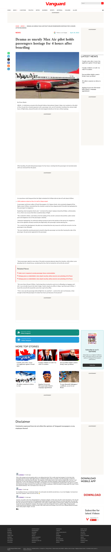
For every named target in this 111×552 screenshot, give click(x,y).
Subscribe (92, 365)
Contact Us (42, 548)
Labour (58, 530)
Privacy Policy (49, 548)
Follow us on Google (62, 32)
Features (34, 532)
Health (33, 535)
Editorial (59, 10)
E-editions (23, 10)
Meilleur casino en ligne (69, 548)
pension (34, 542)
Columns (67, 10)
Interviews (59, 529)
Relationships (59, 539)
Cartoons (82, 534)
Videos (82, 537)
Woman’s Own (84, 540)
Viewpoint (83, 539)
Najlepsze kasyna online (80, 548)
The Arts (82, 532)
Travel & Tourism (84, 535)
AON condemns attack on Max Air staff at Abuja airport (32, 201)
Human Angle (35, 539)
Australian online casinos (91, 548)
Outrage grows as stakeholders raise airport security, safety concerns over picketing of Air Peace (45, 276)
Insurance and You (36, 540)
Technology (83, 530)
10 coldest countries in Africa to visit (91, 81)
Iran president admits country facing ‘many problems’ (91, 75)
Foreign (34, 534)
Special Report (60, 540)
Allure (9, 529)
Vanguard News (55, 4)
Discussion (10, 539)
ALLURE (75, 10)
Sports (52, 10)
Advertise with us (35, 548)
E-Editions (9, 542)
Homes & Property (36, 537)
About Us (29, 548)
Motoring (58, 535)
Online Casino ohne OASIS (58, 548)
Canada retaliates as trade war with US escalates (91, 68)
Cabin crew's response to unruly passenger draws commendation (36, 273)
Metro (38, 10)
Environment (35, 530)
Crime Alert (10, 535)
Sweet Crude (83, 529)
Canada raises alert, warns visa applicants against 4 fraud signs (91, 62)
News (14, 10)
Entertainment (35, 529)
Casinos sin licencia (27, 549)
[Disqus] (47, 452)
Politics (30, 10)
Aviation (9, 530)
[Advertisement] (47, 137)
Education (10, 540)
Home (9, 10)
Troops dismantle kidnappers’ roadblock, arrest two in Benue (69, 386)
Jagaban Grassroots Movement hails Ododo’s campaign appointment (91, 89)
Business (44, 10)
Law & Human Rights (61, 532)
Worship (82, 542)
